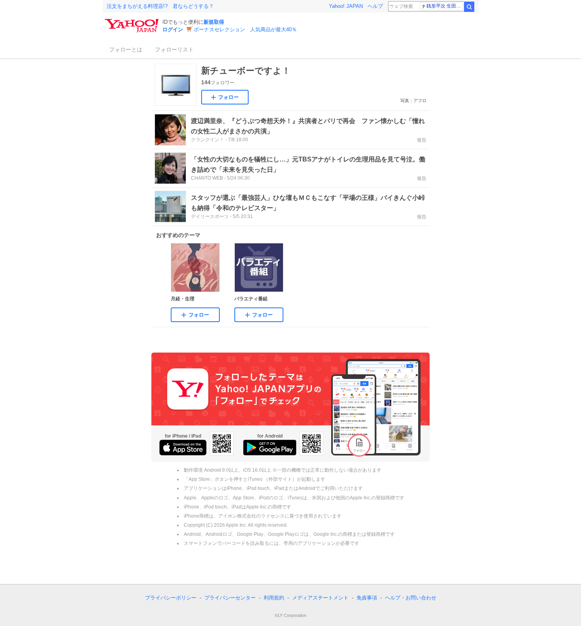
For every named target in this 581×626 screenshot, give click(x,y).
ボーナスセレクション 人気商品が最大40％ (245, 29)
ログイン (172, 29)
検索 (469, 7)
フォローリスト (174, 49)
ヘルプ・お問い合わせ (410, 598)
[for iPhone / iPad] (183, 447)
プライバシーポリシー (170, 598)
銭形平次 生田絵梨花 (444, 6)
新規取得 (214, 22)
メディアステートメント (320, 598)
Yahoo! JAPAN (346, 6)
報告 (421, 140)
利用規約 (274, 598)
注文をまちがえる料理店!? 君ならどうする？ (160, 6)
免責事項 (367, 598)
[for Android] (269, 447)
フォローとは (125, 49)
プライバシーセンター (230, 598)
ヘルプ (375, 6)
